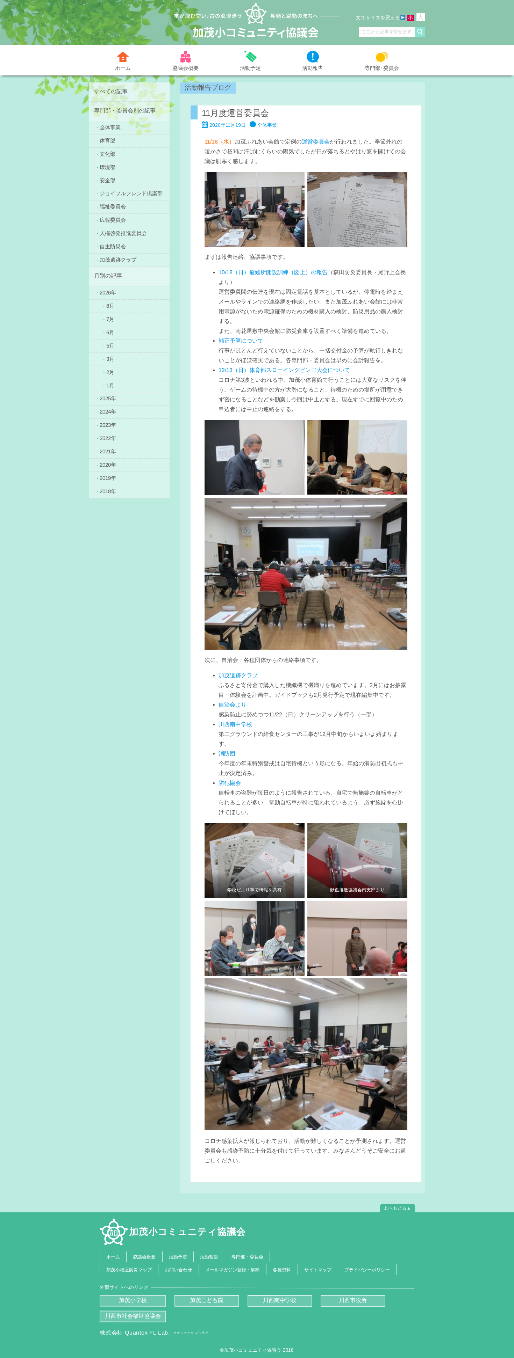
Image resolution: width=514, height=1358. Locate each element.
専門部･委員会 (382, 68)
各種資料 (282, 1269)
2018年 (108, 491)
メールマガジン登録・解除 (232, 1269)
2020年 (108, 465)
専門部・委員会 (247, 1256)
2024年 (108, 412)
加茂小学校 (133, 1300)
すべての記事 (111, 91)
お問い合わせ (178, 1269)
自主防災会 (113, 246)
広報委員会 (113, 220)
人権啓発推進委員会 (123, 233)
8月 (110, 305)
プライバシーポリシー (367, 1269)
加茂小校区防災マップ (129, 1269)
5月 (110, 345)
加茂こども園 (206, 1300)
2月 (110, 372)
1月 (110, 385)
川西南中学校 (280, 1301)
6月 (110, 332)
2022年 (108, 438)
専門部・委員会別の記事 (125, 111)
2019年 (108, 478)
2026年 (108, 292)
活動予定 (250, 68)
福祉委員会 (113, 207)
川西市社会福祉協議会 (133, 1316)
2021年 (108, 451)
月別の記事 (108, 276)
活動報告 (312, 68)
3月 (110, 359)
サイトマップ (317, 1269)
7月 (110, 319)
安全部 (107, 180)
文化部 (107, 153)
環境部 (107, 167)
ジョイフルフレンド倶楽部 (131, 193)
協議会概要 (185, 68)
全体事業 (110, 127)
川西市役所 (353, 1301)
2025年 (108, 398)
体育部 (107, 140)
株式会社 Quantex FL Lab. (154, 1333)
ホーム (123, 68)
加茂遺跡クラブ (118, 260)
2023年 (108, 425)
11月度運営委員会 (235, 113)
